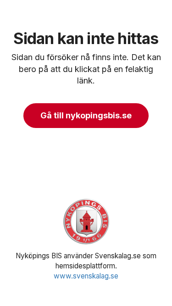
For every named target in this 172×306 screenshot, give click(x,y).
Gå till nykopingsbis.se (86, 115)
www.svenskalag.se (86, 276)
